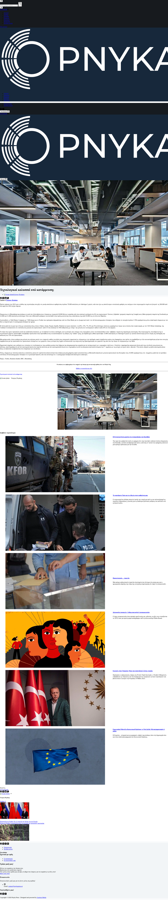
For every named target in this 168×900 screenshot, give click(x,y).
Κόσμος (6, 99)
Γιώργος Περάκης (12, 300)
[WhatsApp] (8, 298)
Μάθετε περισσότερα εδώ (84, 368)
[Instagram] (3, 109)
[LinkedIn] (6, 298)
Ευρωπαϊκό (117, 729)
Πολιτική (7, 100)
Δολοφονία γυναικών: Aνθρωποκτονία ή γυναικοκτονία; (131, 612)
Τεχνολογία (4, 789)
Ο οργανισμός (8, 859)
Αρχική (6, 93)
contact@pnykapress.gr (15, 886)
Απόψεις (6, 95)
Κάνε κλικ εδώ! (5, 873)
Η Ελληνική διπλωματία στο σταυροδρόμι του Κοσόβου (131, 437)
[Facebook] (1, 109)
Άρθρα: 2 (3, 801)
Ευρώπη (6, 97)
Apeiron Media (41, 897)
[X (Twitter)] (3, 298)
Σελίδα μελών (8, 105)
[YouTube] (8, 844)
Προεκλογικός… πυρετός (121, 578)
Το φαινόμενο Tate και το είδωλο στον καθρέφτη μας (130, 495)
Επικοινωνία (8, 104)
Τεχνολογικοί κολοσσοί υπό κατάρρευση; (11, 374)
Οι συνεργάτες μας (10, 860)
